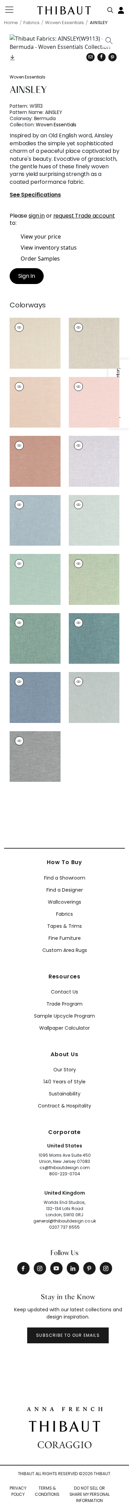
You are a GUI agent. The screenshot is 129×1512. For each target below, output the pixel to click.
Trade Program (64, 1003)
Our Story (64, 1069)
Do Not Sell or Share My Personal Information (89, 1494)
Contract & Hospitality (64, 1105)
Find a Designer (64, 889)
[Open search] (110, 8)
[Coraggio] (64, 1444)
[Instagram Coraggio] (106, 1268)
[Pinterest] (112, 57)
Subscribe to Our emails (68, 1335)
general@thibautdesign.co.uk (64, 1221)
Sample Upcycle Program (64, 1015)
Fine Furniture (65, 938)
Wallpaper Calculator (64, 1028)
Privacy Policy (18, 1491)
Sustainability (64, 1093)
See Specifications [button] (35, 195)
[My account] (121, 9)
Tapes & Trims (64, 926)
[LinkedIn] (73, 1268)
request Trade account (84, 216)
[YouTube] (56, 1268)
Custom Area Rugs (64, 950)
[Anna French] (65, 1408)
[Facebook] (23, 1268)
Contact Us (64, 991)
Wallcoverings (64, 902)
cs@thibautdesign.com (65, 1167)
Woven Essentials (27, 77)
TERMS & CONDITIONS (47, 1491)
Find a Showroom (64, 877)
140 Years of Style (64, 1081)
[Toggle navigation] (13, 9)
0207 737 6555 (64, 1227)
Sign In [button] (26, 276)
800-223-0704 (64, 1174)
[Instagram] (40, 1268)
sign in (37, 216)
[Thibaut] (64, 1425)
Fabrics (64, 914)
